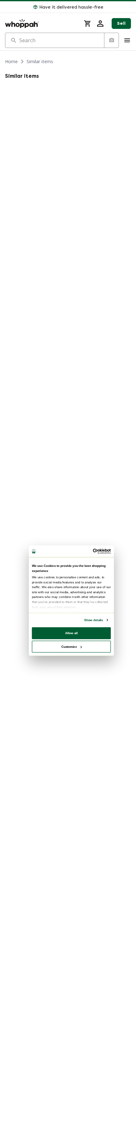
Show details (93, 620)
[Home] (40, 23)
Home (11, 61)
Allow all (71, 633)
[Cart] (87, 23)
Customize (69, 646)
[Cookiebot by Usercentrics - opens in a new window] (93, 551)
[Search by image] (111, 40)
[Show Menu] (127, 40)
